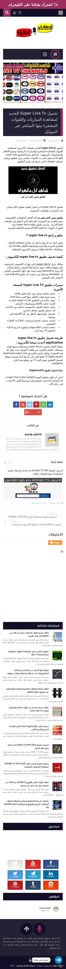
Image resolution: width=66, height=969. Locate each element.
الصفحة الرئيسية (36, 140)
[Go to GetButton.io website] (59, 966)
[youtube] (30, 960)
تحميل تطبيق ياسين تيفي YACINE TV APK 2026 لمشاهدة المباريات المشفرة (26, 765)
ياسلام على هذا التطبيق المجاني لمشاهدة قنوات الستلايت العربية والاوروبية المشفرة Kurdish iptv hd (26, 804)
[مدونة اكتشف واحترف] (34, 31)
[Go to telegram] (58, 960)
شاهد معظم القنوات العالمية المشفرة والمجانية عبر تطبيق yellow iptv (27, 690)
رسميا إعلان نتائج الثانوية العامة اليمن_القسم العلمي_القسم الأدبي (29, 728)
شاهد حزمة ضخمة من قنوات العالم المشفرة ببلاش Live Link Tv (29, 709)
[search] (7, 13)
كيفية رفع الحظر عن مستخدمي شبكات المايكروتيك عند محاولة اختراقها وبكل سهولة (28, 672)
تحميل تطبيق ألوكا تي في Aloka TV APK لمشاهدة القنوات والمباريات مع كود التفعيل (33, 88)
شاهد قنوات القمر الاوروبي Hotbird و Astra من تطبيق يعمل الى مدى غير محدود (27, 784)
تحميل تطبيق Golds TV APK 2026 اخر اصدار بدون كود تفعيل (28, 746)
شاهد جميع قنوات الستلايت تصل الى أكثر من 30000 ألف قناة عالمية (29, 634)
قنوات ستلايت (21, 140)
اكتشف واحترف (55, 503)
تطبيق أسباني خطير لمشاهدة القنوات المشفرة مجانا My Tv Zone (28, 653)
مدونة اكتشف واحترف (25, 965)
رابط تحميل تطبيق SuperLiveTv (46, 370)
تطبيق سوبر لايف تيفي (52, 217)
